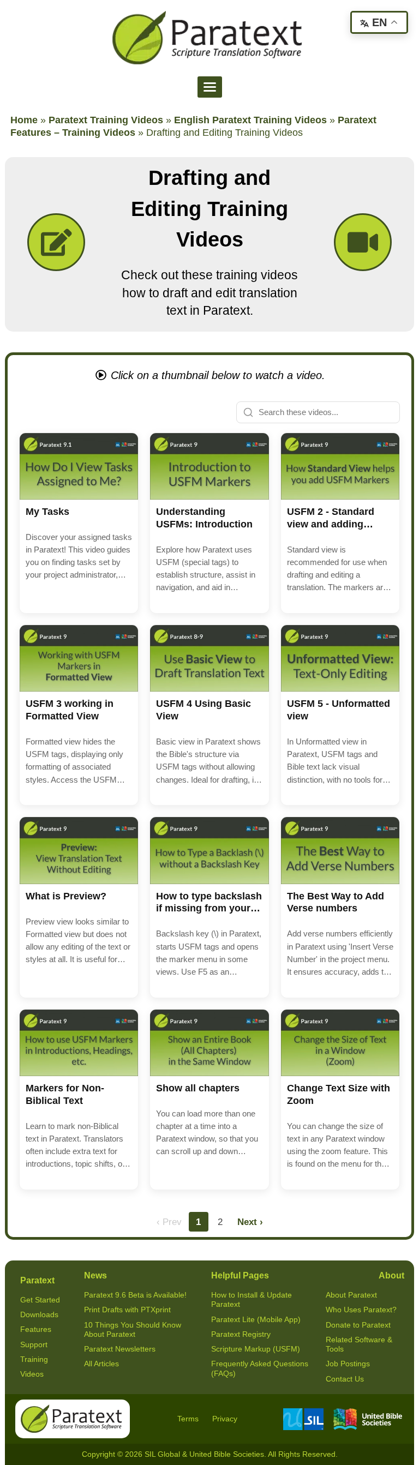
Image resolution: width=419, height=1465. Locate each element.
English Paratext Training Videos (250, 120)
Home (24, 120)
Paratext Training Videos (106, 120)
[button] (79, 523)
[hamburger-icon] (209, 87)
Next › (250, 1222)
